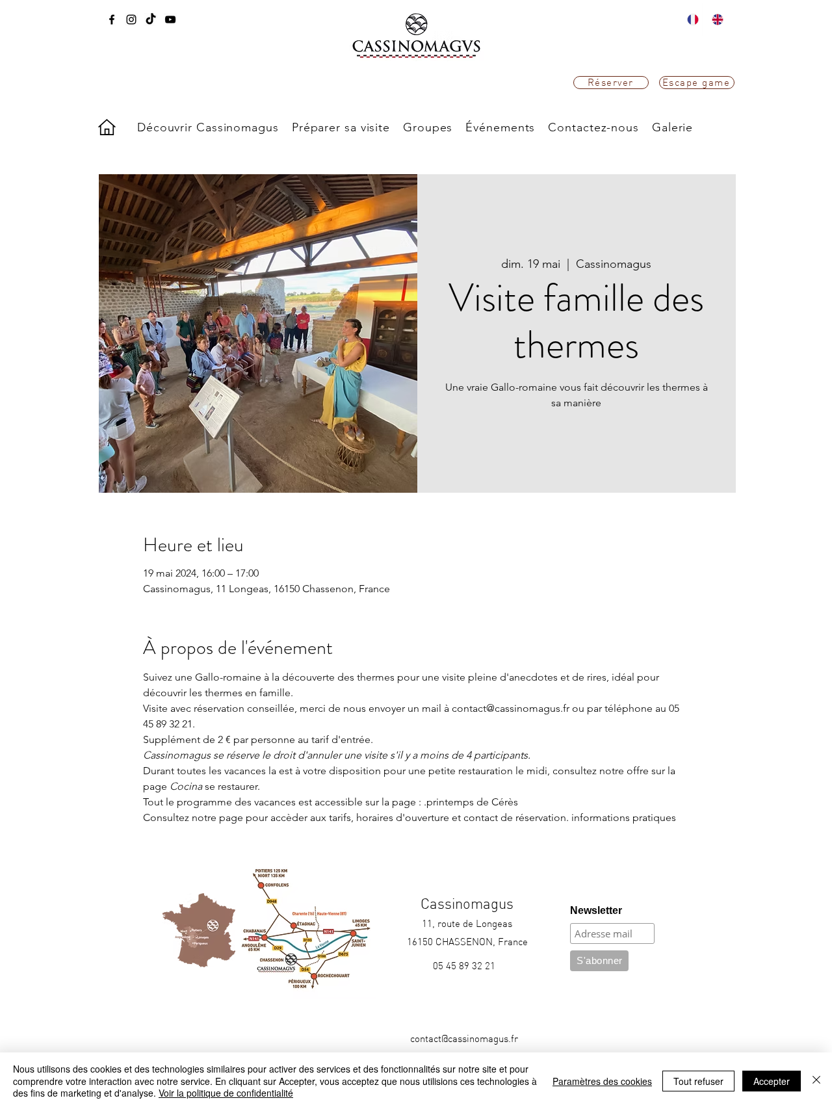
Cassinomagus (467, 903)
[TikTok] (150, 19)
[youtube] (170, 19)
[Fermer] (816, 1081)
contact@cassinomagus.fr (464, 1038)
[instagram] (131, 19)
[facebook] (111, 19)
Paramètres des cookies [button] (602, 1081)
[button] (208, 127)
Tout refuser (698, 1081)
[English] (714, 19)
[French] (690, 19)
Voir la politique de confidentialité (226, 1092)
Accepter (771, 1081)
